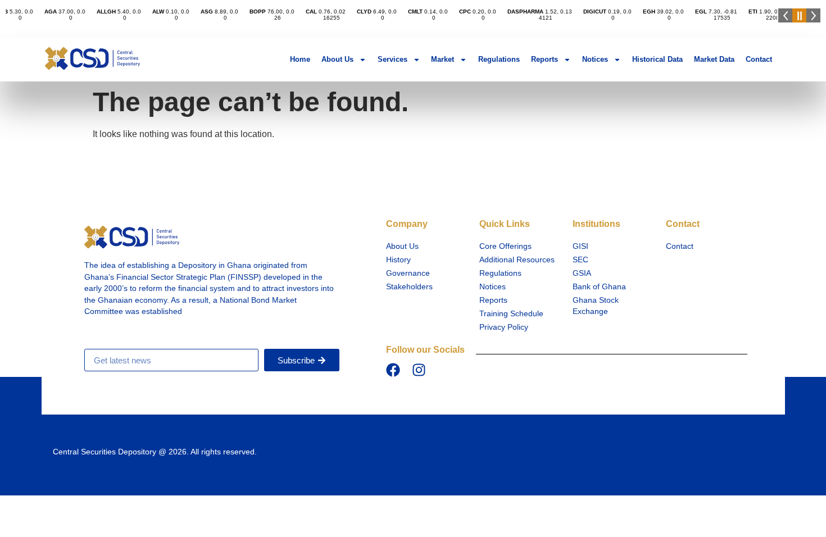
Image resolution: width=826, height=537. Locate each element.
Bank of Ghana (599, 287)
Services (392, 59)
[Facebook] (393, 370)
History (398, 260)
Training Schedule (511, 314)
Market (442, 59)
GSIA (582, 273)
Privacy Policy (503, 327)
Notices (595, 59)
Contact (759, 59)
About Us (337, 59)
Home (300, 59)
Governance (408, 273)
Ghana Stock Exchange (596, 306)
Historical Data (657, 59)
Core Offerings (505, 246)
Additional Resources (517, 260)
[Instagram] (419, 370)
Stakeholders (409, 287)
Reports (544, 59)
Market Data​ (714, 59)
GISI (580, 246)
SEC (580, 260)
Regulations (499, 59)
